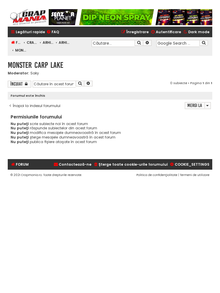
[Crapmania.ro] (28, 17)
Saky (34, 73)
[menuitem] (52, 32)
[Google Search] (203, 43)
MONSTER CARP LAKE (35, 65)
